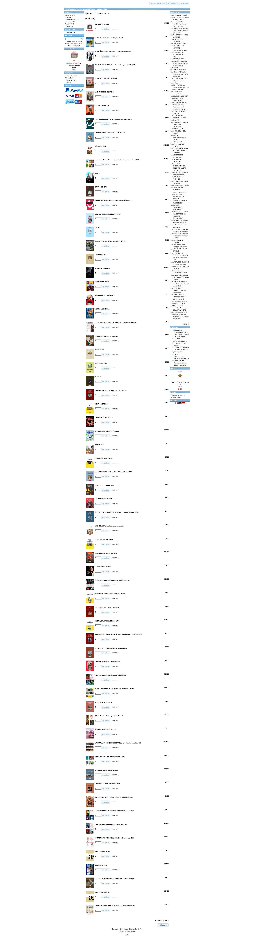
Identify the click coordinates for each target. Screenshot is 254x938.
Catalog (72, 9)
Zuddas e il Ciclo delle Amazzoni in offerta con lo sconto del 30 (180, 63)
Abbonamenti (69, 15)
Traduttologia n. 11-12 (180, 301)
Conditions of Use (70, 80)
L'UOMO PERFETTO (180, 43)
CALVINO (176, 120)
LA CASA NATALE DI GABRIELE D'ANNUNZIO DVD (179, 190)
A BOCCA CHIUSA (179, 303)
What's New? (69, 49)
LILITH (176, 354)
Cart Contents (102, 9)
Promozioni (68, 22)
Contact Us (68, 82)
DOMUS (176, 67)
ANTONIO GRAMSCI (180, 15)
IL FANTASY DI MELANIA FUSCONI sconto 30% (179, 290)
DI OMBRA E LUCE (179, 118)
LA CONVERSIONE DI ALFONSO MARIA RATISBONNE (180, 151)
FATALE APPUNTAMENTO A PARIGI (179, 138)
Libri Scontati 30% (70, 19)
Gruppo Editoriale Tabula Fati (133, 929)
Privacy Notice (69, 78)
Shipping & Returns (71, 76)
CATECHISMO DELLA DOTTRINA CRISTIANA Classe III (181, 277)
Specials (173, 368)
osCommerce (131, 931)
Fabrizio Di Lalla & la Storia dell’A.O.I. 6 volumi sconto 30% (181, 317)
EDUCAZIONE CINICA (180, 96)
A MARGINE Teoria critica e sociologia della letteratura (180, 74)
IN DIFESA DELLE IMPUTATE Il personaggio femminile (180, 48)
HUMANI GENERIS (179, 70)
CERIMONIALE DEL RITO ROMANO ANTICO (179, 196)
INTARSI (177, 339)
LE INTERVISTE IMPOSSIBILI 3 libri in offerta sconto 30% (180, 297)
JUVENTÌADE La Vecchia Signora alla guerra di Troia (179, 24)
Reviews (173, 392)
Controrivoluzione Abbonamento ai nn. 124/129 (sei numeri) (180, 363)
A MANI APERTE (178, 89)
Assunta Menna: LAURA (181, 185)
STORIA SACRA (178, 59)
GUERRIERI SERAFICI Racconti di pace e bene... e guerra (181, 332)
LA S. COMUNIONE (180, 341)
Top (66, 9)
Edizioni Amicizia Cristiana (86, 9)
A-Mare (175, 83)
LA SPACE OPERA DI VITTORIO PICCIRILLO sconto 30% (181, 284)
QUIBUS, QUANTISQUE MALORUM (178, 207)
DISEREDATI (177, 142)
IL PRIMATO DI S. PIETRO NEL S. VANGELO (179, 55)
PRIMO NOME (178, 115)
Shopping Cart (175, 12)
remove (115, 29)
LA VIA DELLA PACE (180, 337)
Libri (66, 17)
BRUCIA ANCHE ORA (180, 102)
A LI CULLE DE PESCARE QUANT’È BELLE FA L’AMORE (180, 308)
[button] (158, 3)
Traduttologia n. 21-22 (180, 312)
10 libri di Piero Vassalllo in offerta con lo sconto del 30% (180, 236)
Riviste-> (68, 24)
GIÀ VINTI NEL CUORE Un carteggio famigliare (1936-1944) (181, 30)
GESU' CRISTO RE (179, 129)
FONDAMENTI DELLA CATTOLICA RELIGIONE (180, 124)
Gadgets (68, 26)
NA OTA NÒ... (178, 352)
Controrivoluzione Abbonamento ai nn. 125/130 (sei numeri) (179, 107)
